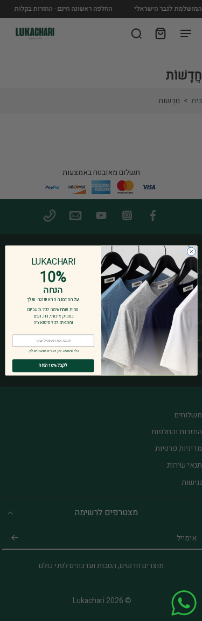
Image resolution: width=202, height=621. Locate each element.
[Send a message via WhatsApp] (184, 603)
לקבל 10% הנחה (53, 365)
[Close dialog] (191, 251)
